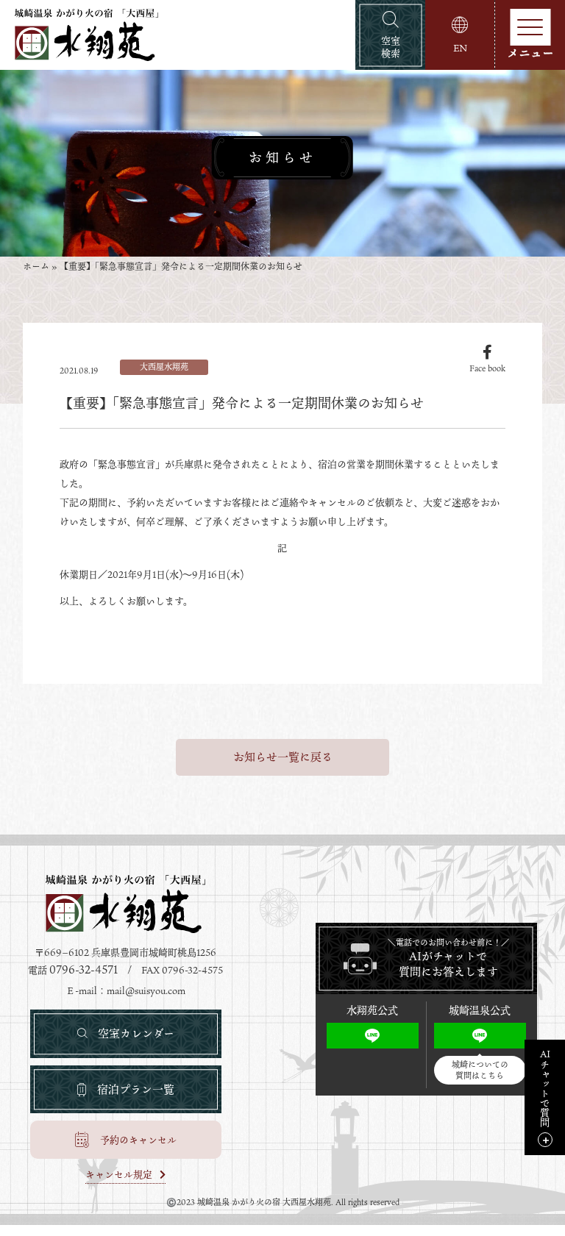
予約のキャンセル (138, 1139)
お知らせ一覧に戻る (283, 757)
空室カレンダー (136, 1033)
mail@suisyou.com (146, 990)
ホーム (36, 267)
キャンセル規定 (118, 1176)
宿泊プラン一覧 (135, 1089)
